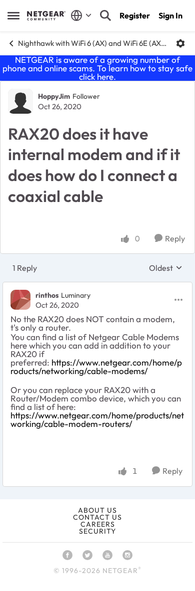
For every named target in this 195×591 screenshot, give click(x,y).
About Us (97, 510)
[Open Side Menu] (13, 15)
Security (97, 531)
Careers (97, 524)
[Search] (106, 15)
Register (135, 15)
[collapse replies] (97, 287)
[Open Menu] (181, 43)
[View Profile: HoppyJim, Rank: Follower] (20, 101)
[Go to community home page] (46, 15)
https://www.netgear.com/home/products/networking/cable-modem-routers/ (97, 419)
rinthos (47, 295)
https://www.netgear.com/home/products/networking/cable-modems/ (96, 366)
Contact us (97, 517)
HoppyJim (54, 96)
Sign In (170, 15)
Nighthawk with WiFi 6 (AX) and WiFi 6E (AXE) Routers (93, 43)
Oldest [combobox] (165, 268)
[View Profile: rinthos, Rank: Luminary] (20, 300)
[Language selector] (81, 15)
